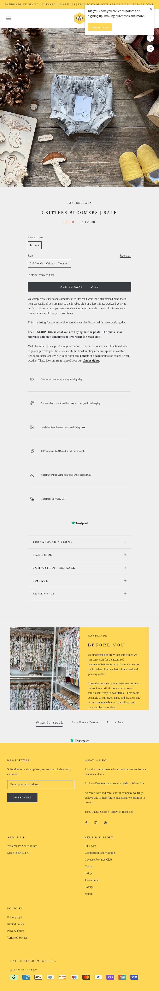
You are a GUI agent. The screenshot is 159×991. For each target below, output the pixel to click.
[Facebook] (86, 822)
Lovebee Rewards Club (98, 859)
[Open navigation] (8, 18)
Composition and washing (100, 852)
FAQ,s (88, 873)
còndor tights (91, 360)
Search (89, 893)
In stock (34, 245)
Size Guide (42, 554)
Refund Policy (15, 924)
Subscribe (22, 797)
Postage (40, 580)
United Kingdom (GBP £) (31, 961)
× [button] (151, 8)
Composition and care (54, 567)
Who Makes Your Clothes (22, 846)
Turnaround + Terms (53, 541)
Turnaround (92, 880)
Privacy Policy (15, 930)
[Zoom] (150, 38)
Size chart (125, 255)
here (83, 427)
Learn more (100, 27)
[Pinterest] (105, 822)
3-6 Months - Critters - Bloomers (49, 263)
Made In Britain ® (18, 852)
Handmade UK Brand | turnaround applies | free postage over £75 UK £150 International (79, 4)
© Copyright (14, 917)
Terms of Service (17, 937)
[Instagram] (95, 822)
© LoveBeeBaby (23, 970)
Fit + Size (90, 846)
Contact (89, 866)
